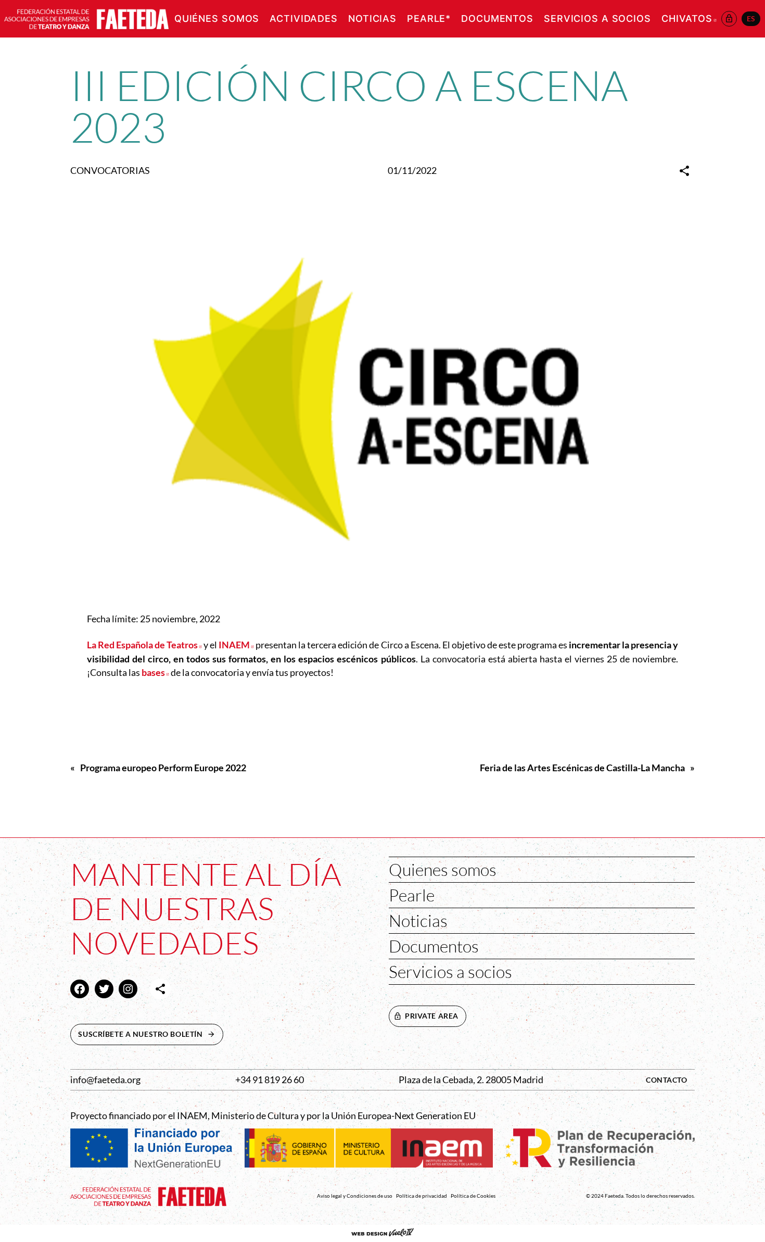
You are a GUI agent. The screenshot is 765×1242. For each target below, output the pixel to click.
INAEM (236, 644)
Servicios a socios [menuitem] (597, 18)
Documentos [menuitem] (497, 18)
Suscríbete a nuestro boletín (150, 1034)
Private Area (431, 1015)
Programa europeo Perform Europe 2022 (163, 767)
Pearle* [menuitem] (429, 18)
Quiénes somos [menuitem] (216, 18)
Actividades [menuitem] (304, 18)
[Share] (684, 170)
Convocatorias (110, 170)
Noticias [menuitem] (372, 18)
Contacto (666, 1079)
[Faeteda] (86, 17)
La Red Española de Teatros (144, 644)
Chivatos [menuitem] (689, 18)
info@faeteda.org (105, 1079)
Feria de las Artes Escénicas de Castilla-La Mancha (582, 767)
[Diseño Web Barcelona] (382, 1233)
